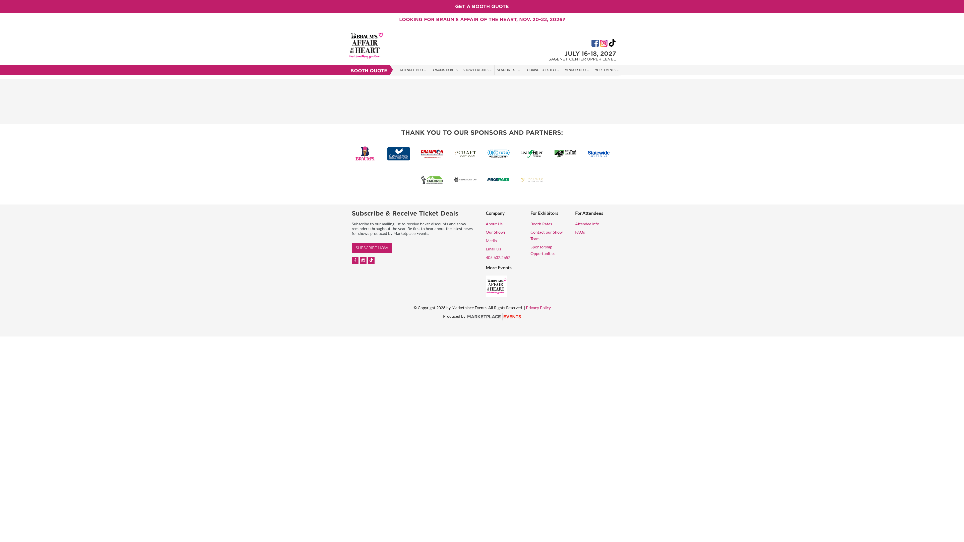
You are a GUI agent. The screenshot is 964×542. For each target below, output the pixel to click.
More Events (604, 70)
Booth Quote (368, 70)
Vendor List (507, 70)
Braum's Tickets (444, 70)
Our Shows (496, 232)
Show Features (475, 70)
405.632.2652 (498, 258)
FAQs (580, 232)
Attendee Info (411, 70)
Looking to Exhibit (540, 70)
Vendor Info (575, 70)
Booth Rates (541, 224)
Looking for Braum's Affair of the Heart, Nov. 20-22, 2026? (482, 19)
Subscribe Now (372, 248)
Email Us (493, 249)
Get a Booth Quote (482, 6)
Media (491, 241)
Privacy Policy (538, 308)
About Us (494, 224)
